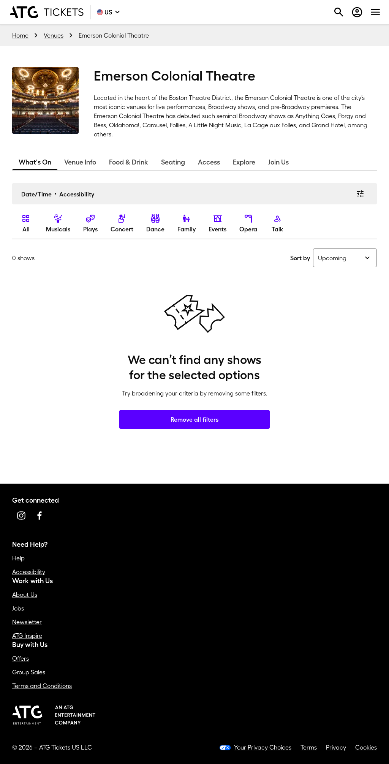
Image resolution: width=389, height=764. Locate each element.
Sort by (300, 258)
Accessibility (76, 194)
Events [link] (217, 229)
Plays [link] (90, 229)
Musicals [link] (58, 229)
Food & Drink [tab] (128, 162)
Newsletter (27, 621)
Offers (20, 658)
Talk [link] (277, 229)
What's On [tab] (35, 162)
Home (20, 35)
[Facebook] (39, 515)
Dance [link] (155, 229)
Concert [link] (122, 229)
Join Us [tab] (278, 162)
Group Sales (28, 672)
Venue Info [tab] (80, 162)
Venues (53, 35)
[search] (339, 12)
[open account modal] (357, 12)
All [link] (26, 229)
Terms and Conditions (42, 685)
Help (18, 558)
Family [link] (186, 229)
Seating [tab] (173, 162)
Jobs (18, 608)
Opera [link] (248, 229)
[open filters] (360, 193)
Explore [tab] (244, 162)
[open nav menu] (375, 12)
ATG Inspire (27, 635)
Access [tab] (209, 162)
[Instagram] (21, 515)
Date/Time (36, 194)
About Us (24, 594)
